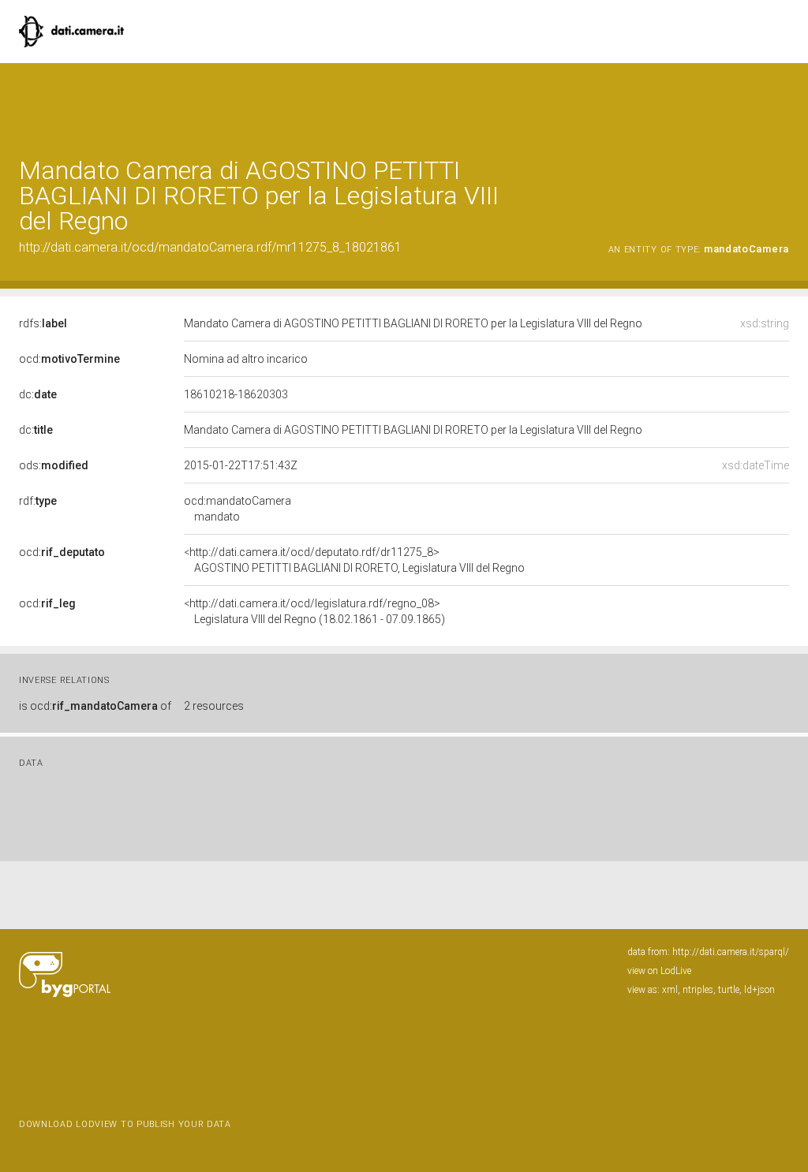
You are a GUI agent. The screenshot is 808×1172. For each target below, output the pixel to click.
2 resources (214, 706)
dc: (38, 394)
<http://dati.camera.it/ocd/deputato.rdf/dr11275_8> (354, 560)
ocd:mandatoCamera (237, 509)
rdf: (38, 501)
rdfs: (43, 323)
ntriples (698, 989)
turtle (728, 989)
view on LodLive (659, 970)
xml (670, 989)
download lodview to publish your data (125, 1124)
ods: (53, 465)
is (95, 706)
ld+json (759, 989)
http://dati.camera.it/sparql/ (730, 951)
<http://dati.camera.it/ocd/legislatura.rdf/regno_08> (314, 611)
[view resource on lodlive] (781, 102)
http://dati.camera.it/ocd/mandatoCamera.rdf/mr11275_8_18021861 (210, 247)
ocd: (69, 359)
